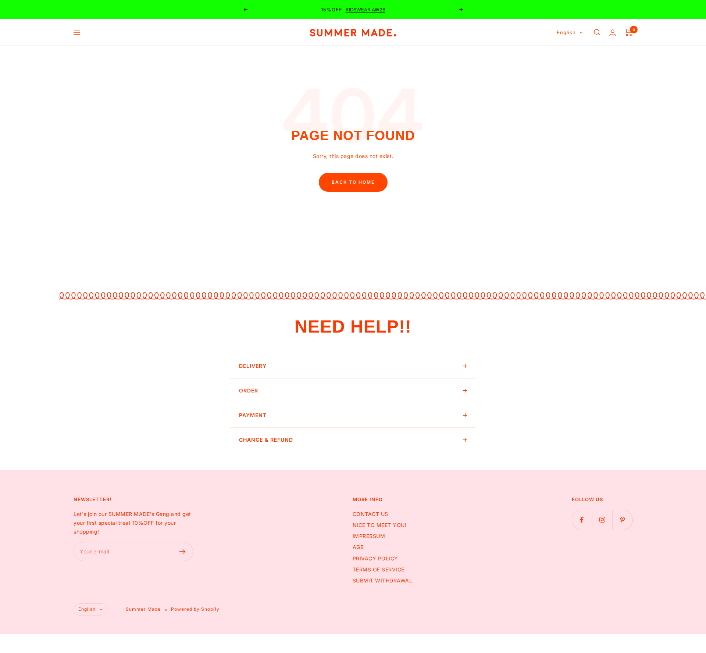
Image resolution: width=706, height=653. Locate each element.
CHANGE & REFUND (266, 440)
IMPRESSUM (369, 536)
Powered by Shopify (195, 609)
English (566, 32)
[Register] (182, 551)
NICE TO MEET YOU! (380, 525)
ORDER (248, 390)
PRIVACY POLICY (375, 558)
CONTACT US (370, 514)
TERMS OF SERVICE (378, 569)
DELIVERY (253, 366)
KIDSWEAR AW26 (365, 9)
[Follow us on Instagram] (602, 520)
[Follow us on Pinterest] (622, 520)
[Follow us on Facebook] (582, 520)
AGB (358, 547)
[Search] (597, 32)
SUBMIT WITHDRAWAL (383, 580)
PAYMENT (253, 415)
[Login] (612, 32)
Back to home (353, 182)
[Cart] (628, 32)
